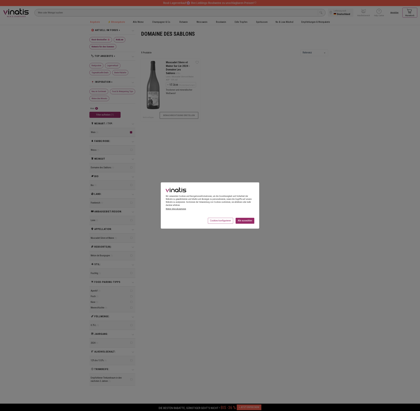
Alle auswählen (245, 220)
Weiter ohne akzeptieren (176, 209)
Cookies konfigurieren (220, 220)
